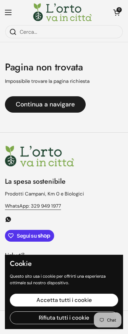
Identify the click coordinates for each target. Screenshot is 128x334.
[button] (116, 12)
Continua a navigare (45, 104)
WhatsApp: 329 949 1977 (33, 206)
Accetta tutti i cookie (64, 300)
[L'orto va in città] (62, 12)
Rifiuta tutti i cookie (64, 317)
